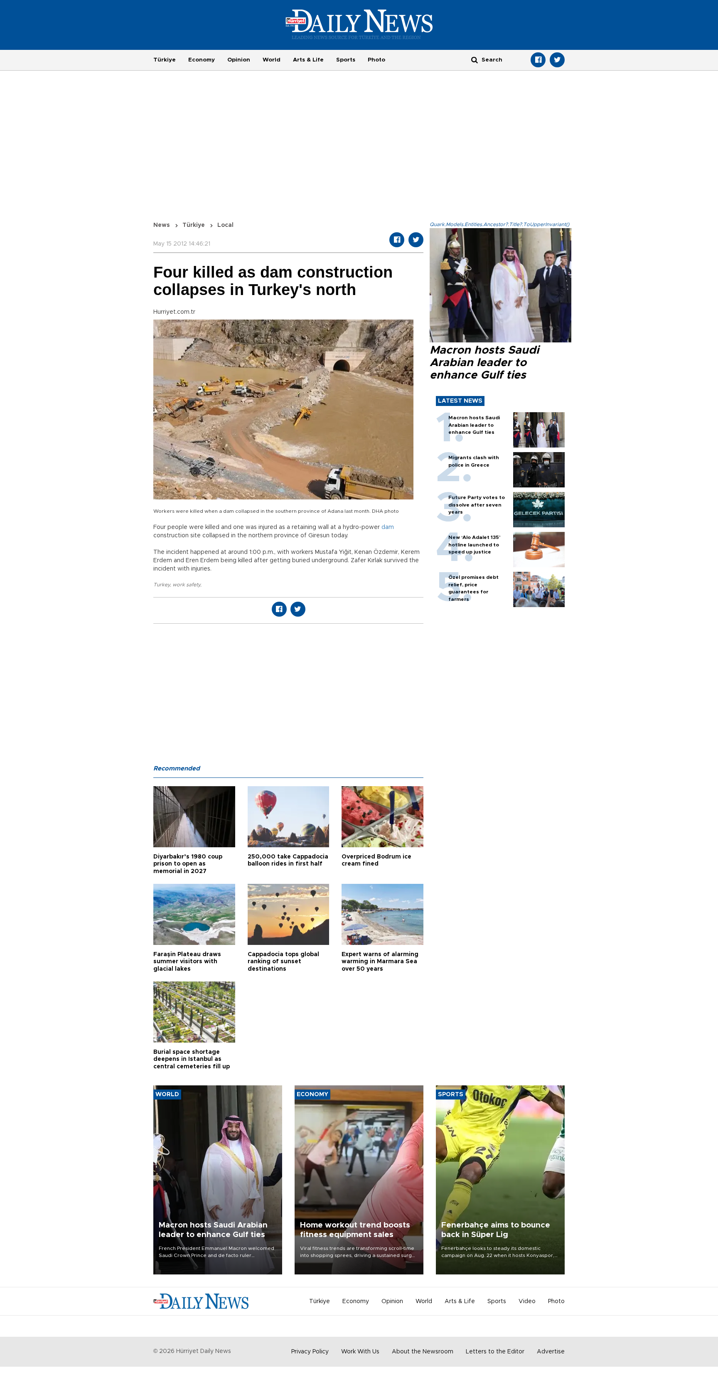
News (161, 225)
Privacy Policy (310, 1352)
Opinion (238, 60)
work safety (186, 584)
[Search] (474, 59)
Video (527, 1301)
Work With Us (360, 1352)
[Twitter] (557, 59)
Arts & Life (308, 60)
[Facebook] (538, 59)
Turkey (161, 584)
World (271, 60)
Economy (201, 60)
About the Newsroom (422, 1352)
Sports (345, 60)
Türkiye (164, 60)
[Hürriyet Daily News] (359, 24)
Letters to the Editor (495, 1352)
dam (387, 527)
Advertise (551, 1352)
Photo (376, 60)
